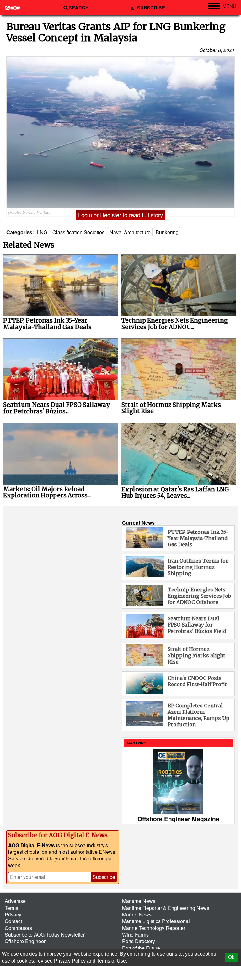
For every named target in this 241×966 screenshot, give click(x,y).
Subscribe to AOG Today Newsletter (45, 934)
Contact (13, 921)
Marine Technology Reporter (153, 928)
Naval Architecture (130, 232)
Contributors (18, 928)
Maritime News (138, 901)
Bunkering (167, 232)
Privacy (13, 914)
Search (79, 7)
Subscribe (150, 7)
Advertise (15, 901)
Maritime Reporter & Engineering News (165, 908)
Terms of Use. (112, 960)
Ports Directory (138, 941)
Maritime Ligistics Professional (156, 921)
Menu (229, 6)
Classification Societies (78, 232)
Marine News (137, 914)
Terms (11, 908)
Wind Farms (135, 934)
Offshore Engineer (25, 941)
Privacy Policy (70, 960)
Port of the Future (141, 948)
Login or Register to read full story (120, 215)
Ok (231, 957)
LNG (42, 232)
